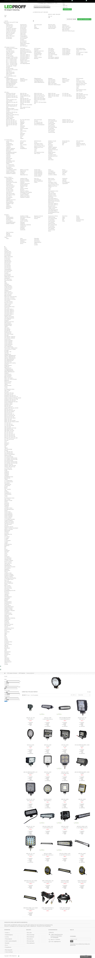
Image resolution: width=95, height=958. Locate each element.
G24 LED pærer (23, 32)
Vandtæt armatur (9, 53)
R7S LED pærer (23, 38)
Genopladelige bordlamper (11, 152)
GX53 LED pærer (23, 25)
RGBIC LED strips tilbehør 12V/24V (11, 421)
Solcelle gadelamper (66, 53)
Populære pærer (9, 24)
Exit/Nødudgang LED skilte (53, 212)
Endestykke (22, 133)
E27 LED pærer (9, 27)
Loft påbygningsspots (38, 79)
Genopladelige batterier (10, 222)
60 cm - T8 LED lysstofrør (11, 60)
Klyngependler (9, 143)
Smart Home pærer (38, 24)
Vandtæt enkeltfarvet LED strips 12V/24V (12, 397)
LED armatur (8, 183)
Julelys (21, 146)
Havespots (22, 78)
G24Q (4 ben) (23, 34)
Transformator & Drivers (53, 216)
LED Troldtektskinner (80, 48)
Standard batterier (9, 217)
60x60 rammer (23, 53)
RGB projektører (37, 52)
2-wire (77, 87)
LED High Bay (51, 50)
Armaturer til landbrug (24, 179)
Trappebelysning (9, 168)
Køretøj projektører (38, 53)
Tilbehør (35, 55)
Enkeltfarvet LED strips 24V (11, 104)
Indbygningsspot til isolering (11, 87)
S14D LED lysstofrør (10, 72)
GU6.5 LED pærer (65, 28)
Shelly (63, 221)
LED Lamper (50, 48)
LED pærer (22, 241)
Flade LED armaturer (10, 52)
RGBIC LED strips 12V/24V (53, 94)
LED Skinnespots (79, 78)
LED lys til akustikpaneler (39, 124)
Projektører (36, 49)
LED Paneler (22, 48)
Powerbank (78, 221)
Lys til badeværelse (10, 164)
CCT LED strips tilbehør (67, 95)
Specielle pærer (23, 24)
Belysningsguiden (8, 949)
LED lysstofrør (9, 54)
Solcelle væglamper (66, 50)
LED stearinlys (23, 141)
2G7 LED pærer (23, 40)
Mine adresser (30, 938)
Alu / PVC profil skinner (25, 119)
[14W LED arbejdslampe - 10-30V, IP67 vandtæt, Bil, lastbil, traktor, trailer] (65, 708)
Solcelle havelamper (66, 49)
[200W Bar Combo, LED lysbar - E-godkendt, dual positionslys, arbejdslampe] (30, 898)
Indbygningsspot (9, 78)
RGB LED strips (23, 93)
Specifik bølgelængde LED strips (11, 401)
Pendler (7, 142)
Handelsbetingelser (9, 934)
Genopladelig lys (23, 148)
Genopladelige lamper (10, 161)
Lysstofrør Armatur (10, 187)
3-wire (77, 88)
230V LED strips (79, 93)
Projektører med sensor (39, 50)
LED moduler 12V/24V (10, 94)
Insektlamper (64, 171)
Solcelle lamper (65, 48)
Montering (36, 58)
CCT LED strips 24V (66, 94)
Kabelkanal (22, 227)
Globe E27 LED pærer (10, 32)
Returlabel (7, 943)
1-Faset (77, 85)
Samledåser (22, 218)
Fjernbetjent (36, 28)
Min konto (28, 929)
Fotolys (49, 169)
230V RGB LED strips (80, 95)
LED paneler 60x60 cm (24, 49)
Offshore (8, 208)
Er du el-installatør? (84, 956)
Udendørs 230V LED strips (67, 122)
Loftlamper (8, 157)
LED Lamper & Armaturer (9, 297)
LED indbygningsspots (10, 84)
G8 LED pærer (23, 28)
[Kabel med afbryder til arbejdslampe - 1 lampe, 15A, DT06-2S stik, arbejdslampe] (48, 898)
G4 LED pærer (9, 38)
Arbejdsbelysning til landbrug (26, 192)
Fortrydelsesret (8, 947)
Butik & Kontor (51, 178)
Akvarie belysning (65, 141)
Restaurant (50, 213)
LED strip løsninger (38, 119)
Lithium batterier (9, 221)
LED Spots (6, 352)
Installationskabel (23, 219)
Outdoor (49, 157)
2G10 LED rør (9, 70)
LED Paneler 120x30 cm (53, 204)
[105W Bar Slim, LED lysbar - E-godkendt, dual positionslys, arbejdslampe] (30, 871)
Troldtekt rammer (23, 62)
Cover (21, 132)
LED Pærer (6, 250)
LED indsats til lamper (52, 54)
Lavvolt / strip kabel (24, 221)
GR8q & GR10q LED (10, 73)
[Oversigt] (24, 695)
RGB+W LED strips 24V (39, 97)
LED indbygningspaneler (25, 63)
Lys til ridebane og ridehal (11, 169)
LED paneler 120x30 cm (25, 55)
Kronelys (22, 142)
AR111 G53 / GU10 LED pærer (68, 30)
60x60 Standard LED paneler (26, 52)
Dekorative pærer (51, 24)
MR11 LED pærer (65, 29)
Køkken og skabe (65, 79)
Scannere (78, 218)
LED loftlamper (51, 49)
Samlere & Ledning (24, 188)
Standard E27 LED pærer (11, 28)
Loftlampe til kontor (52, 194)
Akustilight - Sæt (79, 54)
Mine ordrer (29, 932)
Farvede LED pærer (52, 27)
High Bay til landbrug (24, 191)
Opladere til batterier (10, 223)
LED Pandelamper (66, 182)
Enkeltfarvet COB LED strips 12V (11, 396)
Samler (21, 136)
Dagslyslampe (23, 171)
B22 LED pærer (23, 42)
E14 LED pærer (9, 34)
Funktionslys (64, 178)
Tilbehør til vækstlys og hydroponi (11, 528)
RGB (63, 143)
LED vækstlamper (80, 141)
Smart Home (64, 216)
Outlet (21, 238)
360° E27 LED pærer (10, 33)
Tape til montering (9, 232)
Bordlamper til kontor (10, 153)
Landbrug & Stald (23, 178)
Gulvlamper (8, 156)
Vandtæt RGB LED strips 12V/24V (11, 407)
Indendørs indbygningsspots (11, 79)
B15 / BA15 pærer (23, 45)
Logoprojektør (65, 183)
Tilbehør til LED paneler (25, 60)
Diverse (63, 169)
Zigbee (35, 27)
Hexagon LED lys (51, 52)
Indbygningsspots (37, 242)
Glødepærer (8, 206)
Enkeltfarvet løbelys (10, 117)
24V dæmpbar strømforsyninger (10, 461)
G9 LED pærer (9, 37)
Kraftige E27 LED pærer (11, 29)
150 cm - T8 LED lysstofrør (11, 64)
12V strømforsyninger (52, 121)
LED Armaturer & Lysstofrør (11, 48)
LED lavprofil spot (9, 85)
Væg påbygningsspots (38, 80)
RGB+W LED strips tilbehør (39, 98)
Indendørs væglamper (10, 148)
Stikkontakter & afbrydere (25, 217)
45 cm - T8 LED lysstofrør (11, 59)
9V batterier (8, 219)
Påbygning (22, 122)
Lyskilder (36, 244)
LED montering (23, 131)
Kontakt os (7, 932)
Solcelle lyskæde (65, 54)
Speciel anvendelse (24, 128)
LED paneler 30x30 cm (24, 58)
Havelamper (50, 142)
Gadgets (6, 543)
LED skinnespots (51, 179)
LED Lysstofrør (9, 188)
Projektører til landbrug (24, 181)
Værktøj (77, 217)
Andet (21, 129)
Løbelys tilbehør (9, 118)
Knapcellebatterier (9, 218)
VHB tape (8, 234)
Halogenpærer (23, 44)
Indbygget (22, 123)
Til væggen (6, 538)
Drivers (49, 231)
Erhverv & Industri (8, 561)
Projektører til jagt (37, 54)
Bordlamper (8, 151)
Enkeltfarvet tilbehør (10, 108)
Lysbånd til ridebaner (10, 171)
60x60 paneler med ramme (25, 50)
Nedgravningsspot (23, 79)
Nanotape (8, 233)
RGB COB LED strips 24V (25, 99)
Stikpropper (22, 222)
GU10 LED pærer (9, 25)
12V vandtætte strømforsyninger (10, 459)
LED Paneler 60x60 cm (53, 198)
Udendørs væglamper (52, 147)
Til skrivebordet (7, 540)
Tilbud (7, 238)
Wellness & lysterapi (24, 169)
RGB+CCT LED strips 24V (39, 95)
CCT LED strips (65, 93)
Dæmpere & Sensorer (38, 216)
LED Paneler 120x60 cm (53, 203)
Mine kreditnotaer (30, 936)
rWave (63, 218)
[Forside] (4, 673)
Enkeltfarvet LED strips (11, 93)
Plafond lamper (9, 158)
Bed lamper (50, 144)
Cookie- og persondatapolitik (11, 941)
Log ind (6, 20)
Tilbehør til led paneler (52, 207)
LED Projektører (37, 48)
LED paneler (36, 239)
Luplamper (8, 154)
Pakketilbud (36, 238)
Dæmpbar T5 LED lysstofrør (12, 69)
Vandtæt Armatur (9, 184)
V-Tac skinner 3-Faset (80, 82)
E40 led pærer (9, 207)
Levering (7, 936)
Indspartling (22, 126)
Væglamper (8, 147)
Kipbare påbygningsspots (39, 82)
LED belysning (23, 242)
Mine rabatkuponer (30, 943)
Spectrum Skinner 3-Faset (39, 146)
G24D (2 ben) (23, 33)
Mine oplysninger (30, 941)
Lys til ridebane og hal (24, 193)
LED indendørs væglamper (53, 57)
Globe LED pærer (51, 28)
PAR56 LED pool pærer (25, 43)
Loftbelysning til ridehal (10, 172)
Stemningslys (9, 167)
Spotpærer (64, 24)
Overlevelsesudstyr (80, 219)
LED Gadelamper (51, 53)
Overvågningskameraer (53, 156)
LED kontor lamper (52, 193)
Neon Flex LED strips (10, 119)
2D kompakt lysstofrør (10, 194)
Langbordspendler (9, 144)
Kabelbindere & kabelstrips (25, 224)
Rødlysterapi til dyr (24, 174)
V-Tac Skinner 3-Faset (38, 144)
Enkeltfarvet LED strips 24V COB (11, 399)
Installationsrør (23, 226)
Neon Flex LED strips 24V (11, 122)
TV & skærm (7, 536)
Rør (63, 144)
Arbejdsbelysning (9, 181)
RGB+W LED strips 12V (39, 94)
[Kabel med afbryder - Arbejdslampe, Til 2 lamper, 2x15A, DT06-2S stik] (65, 898)
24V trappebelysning (38, 123)
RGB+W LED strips (38, 93)
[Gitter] (22, 695)
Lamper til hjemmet (10, 141)
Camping (50, 158)
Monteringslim (9, 236)
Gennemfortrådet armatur (11, 75)
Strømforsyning (65, 80)
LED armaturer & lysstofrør (11, 182)
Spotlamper (8, 159)
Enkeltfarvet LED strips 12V (11, 95)
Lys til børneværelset (10, 166)
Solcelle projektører (66, 52)
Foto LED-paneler (51, 172)
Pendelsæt (8, 146)
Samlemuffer (22, 229)
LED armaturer (9, 49)
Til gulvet (6, 541)
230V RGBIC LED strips (81, 97)
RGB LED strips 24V (24, 98)
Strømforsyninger (51, 119)
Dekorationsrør (9, 162)
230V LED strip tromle (80, 98)
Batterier (8, 216)
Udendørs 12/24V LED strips (68, 121)
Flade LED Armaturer (10, 186)
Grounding (22, 173)
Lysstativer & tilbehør (52, 174)
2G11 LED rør (9, 74)
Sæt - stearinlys (23, 144)
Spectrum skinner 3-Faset (81, 83)
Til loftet (6, 539)
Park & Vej (36, 178)
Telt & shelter (51, 159)
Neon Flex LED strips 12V (11, 121)
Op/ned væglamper (10, 149)
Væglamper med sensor (53, 149)
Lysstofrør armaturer (10, 50)
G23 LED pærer (23, 30)
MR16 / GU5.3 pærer (10, 35)
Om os (6, 945)
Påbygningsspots (37, 78)
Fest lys (64, 174)
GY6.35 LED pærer (24, 37)
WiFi (35, 25)
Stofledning (22, 223)
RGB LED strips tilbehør (25, 100)
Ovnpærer (22, 39)
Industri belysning (9, 178)
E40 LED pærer (23, 27)
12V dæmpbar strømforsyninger (10, 458)
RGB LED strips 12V (24, 94)
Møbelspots (64, 78)
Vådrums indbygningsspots (11, 80)
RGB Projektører (9, 201)
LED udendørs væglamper (53, 58)
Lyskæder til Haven (52, 154)
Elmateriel (6, 599)
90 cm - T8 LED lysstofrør (11, 62)
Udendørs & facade (52, 141)
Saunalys (36, 121)
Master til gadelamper (38, 181)
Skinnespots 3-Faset (80, 80)
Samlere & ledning (38, 57)
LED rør (35, 243)
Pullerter (50, 143)
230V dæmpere (37, 217)
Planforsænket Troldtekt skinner (10, 347)
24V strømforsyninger (52, 127)
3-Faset (77, 79)
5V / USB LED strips (38, 122)
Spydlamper (22, 80)
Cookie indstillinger (9, 952)
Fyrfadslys (22, 147)
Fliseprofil (22, 127)
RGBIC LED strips (52, 93)
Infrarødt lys (22, 172)
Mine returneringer (30, 934)
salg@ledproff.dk (57, 941)
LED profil (22, 121)
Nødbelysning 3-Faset (80, 84)
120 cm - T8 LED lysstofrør (11, 63)
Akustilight (78, 53)
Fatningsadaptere (23, 35)
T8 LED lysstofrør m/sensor (11, 58)
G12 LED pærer (23, 29)
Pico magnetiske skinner (81, 89)
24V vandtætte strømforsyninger (10, 463)
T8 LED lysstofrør (9, 55)
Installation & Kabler (24, 216)
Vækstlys (78, 142)
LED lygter (50, 55)
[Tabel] (26, 695)
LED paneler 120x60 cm (25, 54)
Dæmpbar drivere (23, 59)
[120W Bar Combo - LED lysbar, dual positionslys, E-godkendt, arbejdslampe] (65, 871)
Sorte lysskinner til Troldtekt (82, 52)
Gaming (6, 535)
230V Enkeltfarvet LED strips (82, 94)
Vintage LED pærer (52, 25)
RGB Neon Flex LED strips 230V (11, 437)
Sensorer (36, 218)
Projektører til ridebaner (11, 173)
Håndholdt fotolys (51, 173)
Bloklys (21, 143)
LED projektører (9, 197)
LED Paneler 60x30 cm (53, 211)
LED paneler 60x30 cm (24, 57)
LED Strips (6, 391)
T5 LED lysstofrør (9, 68)
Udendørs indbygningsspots (11, 82)
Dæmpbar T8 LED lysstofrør (12, 57)
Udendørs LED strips (66, 119)
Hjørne (21, 124)
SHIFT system (79, 90)
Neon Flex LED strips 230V (11, 123)
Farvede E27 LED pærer (11, 30)
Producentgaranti (8, 938)
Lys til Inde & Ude (8, 468)
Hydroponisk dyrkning (80, 143)
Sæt (21, 137)
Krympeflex (22, 228)
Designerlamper (23, 239)
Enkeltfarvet (64, 142)
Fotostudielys (51, 171)
